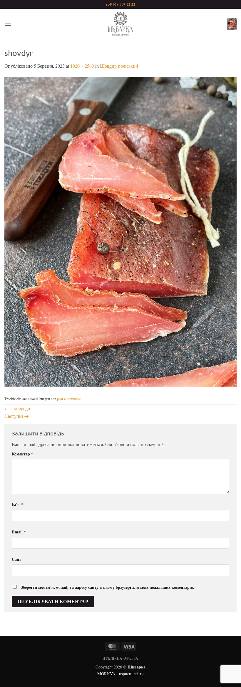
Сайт (16, 559)
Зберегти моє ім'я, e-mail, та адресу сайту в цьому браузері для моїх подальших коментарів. (107, 587)
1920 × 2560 (82, 66)
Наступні (16, 416)
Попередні (17, 408)
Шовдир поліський (119, 66)
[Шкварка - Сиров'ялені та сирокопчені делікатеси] (120, 23)
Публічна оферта (120, 658)
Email (19, 532)
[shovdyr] (120, 231)
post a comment (69, 398)
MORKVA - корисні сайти (120, 673)
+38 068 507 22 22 (120, 4)
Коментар (22, 454)
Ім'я (17, 504)
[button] (7, 23)
